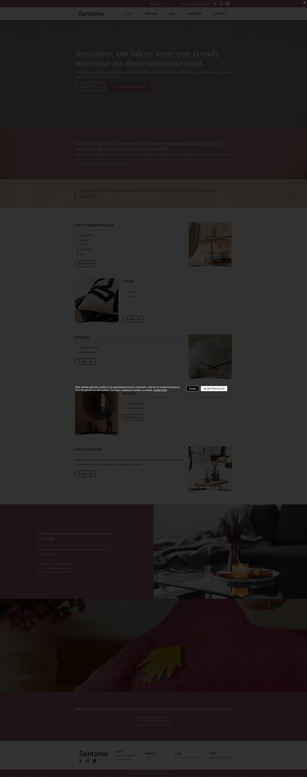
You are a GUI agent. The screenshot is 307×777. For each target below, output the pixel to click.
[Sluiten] (304, 3)
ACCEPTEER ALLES (214, 388)
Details (192, 388)
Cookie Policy (160, 390)
